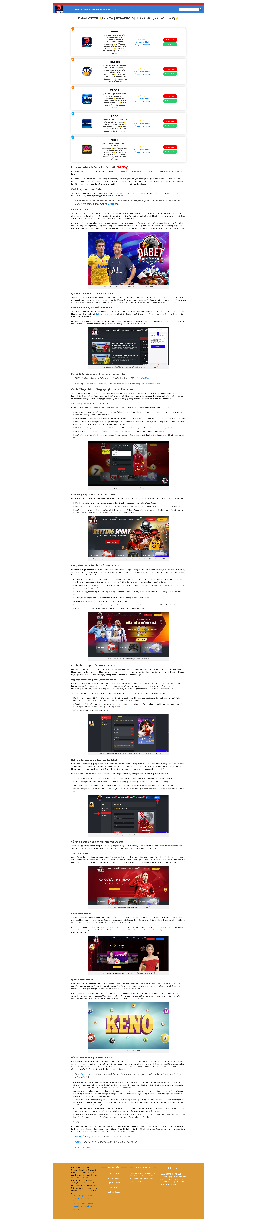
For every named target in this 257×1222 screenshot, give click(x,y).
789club (76, 1196)
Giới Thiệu (85, 9)
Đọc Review (171, 44)
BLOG (114, 9)
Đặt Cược (171, 40)
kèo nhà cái (78, 1206)
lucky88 (90, 1203)
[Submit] (200, 9)
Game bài (107, 9)
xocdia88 (88, 1206)
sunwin (85, 1198)
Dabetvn (99, 314)
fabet (83, 1203)
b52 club (77, 1210)
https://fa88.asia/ (83, 1147)
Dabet (111, 204)
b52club (77, 1198)
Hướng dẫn (96, 9)
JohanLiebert (86, 1074)
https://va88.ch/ (143, 378)
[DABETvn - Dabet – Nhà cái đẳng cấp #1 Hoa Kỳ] (63, 9)
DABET (77, 9)
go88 (84, 1196)
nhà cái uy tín (88, 1201)
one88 (76, 1203)
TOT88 (78, 1142)
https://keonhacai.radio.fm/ (147, 383)
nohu (79, 1201)
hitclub (91, 1196)
